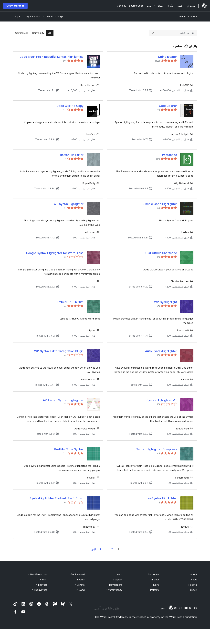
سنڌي (163, 608)
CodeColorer (168, 105)
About (193, 574)
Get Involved (78, 574)
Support (117, 579)
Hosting (193, 584)
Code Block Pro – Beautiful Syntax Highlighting (52, 56)
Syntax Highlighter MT (162, 400)
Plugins (155, 584)
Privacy (193, 589)
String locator (167, 56)
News (194, 579)
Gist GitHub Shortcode (161, 253)
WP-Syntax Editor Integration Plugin (59, 351)
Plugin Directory (188, 16)
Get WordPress (15, 5)
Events (81, 579)
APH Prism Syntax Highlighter (63, 400)
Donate (79, 584)
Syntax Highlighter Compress (156, 449)
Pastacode (169, 155)
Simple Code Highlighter (160, 204)
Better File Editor (72, 155)
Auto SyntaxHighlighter (161, 351)
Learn (119, 574)
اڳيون (93, 549)
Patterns (154, 589)
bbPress (41, 584)
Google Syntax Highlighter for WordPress (55, 253)
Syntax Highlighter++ (162, 498)
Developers (115, 584)
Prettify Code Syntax (69, 449)
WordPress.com (37, 574)
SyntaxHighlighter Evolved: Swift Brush (57, 498)
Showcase (153, 574)
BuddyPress (39, 589)
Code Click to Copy (70, 105)
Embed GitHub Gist (70, 302)
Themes (155, 579)
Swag (80, 589)
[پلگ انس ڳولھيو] (152, 33)
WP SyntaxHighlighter (68, 204)
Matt (43, 579)
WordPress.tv (113, 589)
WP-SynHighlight (165, 302)
